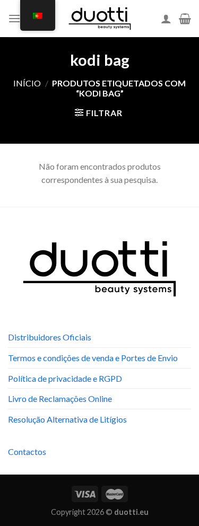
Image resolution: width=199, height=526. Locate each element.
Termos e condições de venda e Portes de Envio (93, 358)
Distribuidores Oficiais (49, 337)
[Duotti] (100, 18)
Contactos (27, 451)
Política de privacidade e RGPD (65, 378)
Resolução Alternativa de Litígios (67, 419)
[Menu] (14, 18)
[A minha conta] (166, 18)
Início (27, 83)
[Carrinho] (185, 18)
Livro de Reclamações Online (60, 398)
